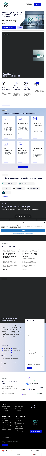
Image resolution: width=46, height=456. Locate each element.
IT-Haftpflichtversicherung (19, 431)
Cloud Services (25, 183)
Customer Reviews (9, 452)
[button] (44, 222)
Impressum (16, 418)
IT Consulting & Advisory (7, 408)
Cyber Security (13, 251)
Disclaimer (4, 427)
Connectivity (9, 183)
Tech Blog (8, 192)
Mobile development (34, 251)
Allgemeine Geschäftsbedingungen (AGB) (19, 423)
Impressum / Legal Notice (29, 233)
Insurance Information (6, 429)
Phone (28, 340)
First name (29, 324)
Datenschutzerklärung (35, 361)
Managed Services (6, 406)
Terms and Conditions (6, 422)
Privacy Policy (37, 364)
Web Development (34, 188)
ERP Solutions (17, 410)
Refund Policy (21, 233)
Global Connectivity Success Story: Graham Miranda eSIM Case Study (29, 255)
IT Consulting (19, 188)
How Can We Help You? (31, 345)
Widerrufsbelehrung (18, 428)
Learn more (5, 269)
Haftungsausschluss (18, 429)
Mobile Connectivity (18, 406)
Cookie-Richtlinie (16, 233)
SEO (6, 188)
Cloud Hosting (9, 251)
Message (28, 350)
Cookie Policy (5, 424)
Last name (37, 324)
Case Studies (5, 251)
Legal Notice (4, 418)
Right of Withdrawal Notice (7, 425)
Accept (23, 230)
